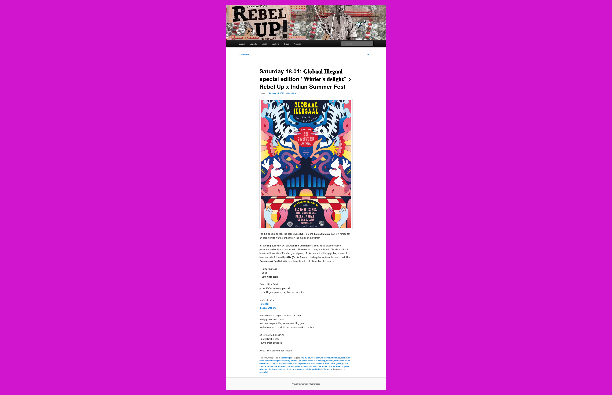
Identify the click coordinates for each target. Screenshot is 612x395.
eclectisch (292, 363)
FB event (264, 304)
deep (341, 360)
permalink (264, 372)
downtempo (264, 363)
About (242, 43)
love (319, 366)
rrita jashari (273, 369)
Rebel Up (291, 93)
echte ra (274, 363)
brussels (303, 360)
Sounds (253, 43)
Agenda (297, 43)
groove (270, 366)
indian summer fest (303, 366)
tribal (288, 369)
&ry (302, 357)
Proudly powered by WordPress (306, 383)
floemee (320, 363)
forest (327, 363)
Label (264, 43)
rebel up (263, 369)
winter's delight (304, 369)
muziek (332, 366)
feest (313, 363)
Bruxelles (312, 360)
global (338, 363)
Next (370, 54)
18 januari (315, 357)
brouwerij (285, 360)
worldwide (316, 369)
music (325, 366)
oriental (339, 366)
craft (336, 360)
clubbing (321, 360)
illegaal (291, 366)
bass (261, 360)
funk (333, 363)
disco (347, 360)
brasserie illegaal (272, 360)
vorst (293, 369)
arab (343, 357)
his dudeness (280, 366)
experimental (304, 363)
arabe (349, 357)
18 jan (307, 357)
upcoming (285, 357)
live (315, 366)
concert (329, 360)
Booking (275, 43)
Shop (286, 43)
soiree (282, 369)
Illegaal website (268, 307)
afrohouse (335, 357)
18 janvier (325, 357)
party (346, 366)
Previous (243, 54)
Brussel (294, 360)
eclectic (283, 363)
